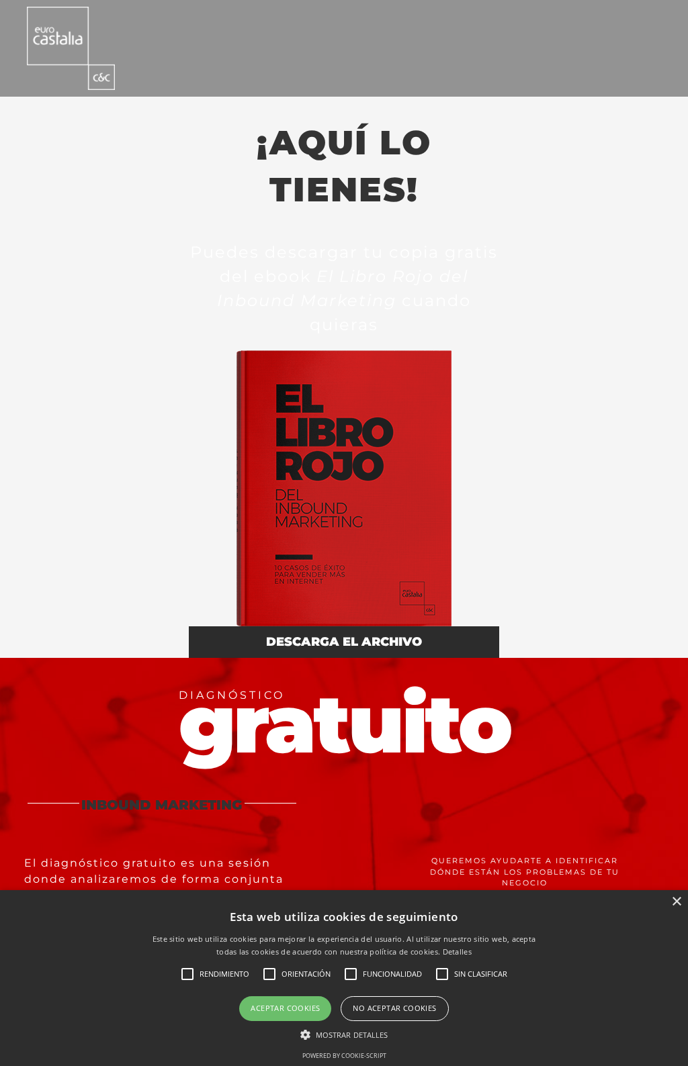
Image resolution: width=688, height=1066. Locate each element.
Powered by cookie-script (344, 1055)
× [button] (676, 902)
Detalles (457, 952)
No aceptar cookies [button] (394, 1008)
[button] (344, 1034)
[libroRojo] (344, 355)
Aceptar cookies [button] (285, 1008)
